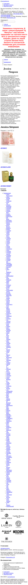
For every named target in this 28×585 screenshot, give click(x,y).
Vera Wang (7, 489)
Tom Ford (7, 476)
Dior (7, 268)
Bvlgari (8, 229)
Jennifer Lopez (8, 344)
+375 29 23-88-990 (5, 15)
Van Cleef (7, 483)
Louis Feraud (8, 388)
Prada (7, 439)
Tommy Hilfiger (8, 478)
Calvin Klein (8, 235)
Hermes (8, 322)
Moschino (8, 415)
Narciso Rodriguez (9, 420)
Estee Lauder (8, 297)
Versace (8, 490)
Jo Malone (8, 354)
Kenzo (8, 371)
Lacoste (8, 373)
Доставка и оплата (8, 5)
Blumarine (9, 220)
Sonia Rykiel (8, 464)
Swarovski (9, 471)
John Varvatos (8, 359)
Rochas (8, 452)
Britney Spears (8, 223)
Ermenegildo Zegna (9, 291)
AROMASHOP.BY (5, 548)
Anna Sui (7, 203)
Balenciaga (9, 216)
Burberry (8, 228)
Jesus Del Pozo (7, 334)
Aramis (8, 210)
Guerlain (8, 318)
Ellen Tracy (7, 283)
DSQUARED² (9, 276)
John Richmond (9, 357)
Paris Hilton (7, 437)
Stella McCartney (9, 469)
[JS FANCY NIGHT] (8, 183)
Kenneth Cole (8, 370)
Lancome (8, 375)
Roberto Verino (8, 450)
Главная (5, 24)
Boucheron (9, 221)
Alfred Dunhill (8, 197)
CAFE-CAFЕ (8, 232)
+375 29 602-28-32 (18, 13)
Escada (8, 292)
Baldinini (8, 215)
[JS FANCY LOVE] (8, 164)
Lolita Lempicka (8, 385)
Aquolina (8, 208)
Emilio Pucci (8, 288)
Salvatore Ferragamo (9, 456)
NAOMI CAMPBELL (9, 417)
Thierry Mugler (8, 473)
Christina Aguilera (8, 256)
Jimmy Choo (8, 351)
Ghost (7, 303)
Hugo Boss (7, 324)
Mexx (7, 409)
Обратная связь (7, 6)
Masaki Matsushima (9, 405)
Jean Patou (7, 341)
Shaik (7, 461)
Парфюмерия (7, 25)
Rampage (8, 443)
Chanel (8, 247)
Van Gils (7, 486)
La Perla (7, 381)
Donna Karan (8, 274)
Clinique (8, 259)
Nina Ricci (7, 424)
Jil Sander (8, 349)
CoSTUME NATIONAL (9, 265)
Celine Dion (8, 244)
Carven (8, 242)
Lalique (8, 374)
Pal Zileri (7, 432)
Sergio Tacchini (8, 459)
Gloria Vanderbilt (8, 315)
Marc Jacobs (8, 398)
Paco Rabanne (8, 429)
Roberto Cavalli (8, 447)
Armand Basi (8, 212)
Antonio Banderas (8, 205)
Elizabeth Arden (8, 280)
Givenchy (8, 313)
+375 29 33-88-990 (5, 16)
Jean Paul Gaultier (8, 338)
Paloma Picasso (8, 434)
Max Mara (7, 407)
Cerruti (8, 246)
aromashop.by (11, 576)
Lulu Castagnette (9, 390)
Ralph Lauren (8, 441)
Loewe (8, 383)
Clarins (8, 258)
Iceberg (8, 326)
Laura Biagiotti (8, 379)
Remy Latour (8, 445)
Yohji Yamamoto (9, 494)
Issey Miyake (8, 328)
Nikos (7, 422)
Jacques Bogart (8, 331)
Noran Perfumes (8, 427)
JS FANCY (4, 148)
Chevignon (9, 248)
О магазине (6, 3)
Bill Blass (7, 218)
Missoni (8, 410)
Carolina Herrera (8, 239)
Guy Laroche (8, 320)
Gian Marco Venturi (8, 308)
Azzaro (8, 214)
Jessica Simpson (8, 346)
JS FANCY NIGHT (6, 186)
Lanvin (8, 377)
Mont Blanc (7, 412)
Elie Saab (7, 278)
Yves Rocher (8, 496)
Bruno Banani (8, 226)
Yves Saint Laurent (8, 500)
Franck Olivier (8, 301)
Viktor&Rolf (9, 492)
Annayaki (8, 207)
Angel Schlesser (8, 200)
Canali (8, 237)
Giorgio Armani (8, 311)
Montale (8, 414)
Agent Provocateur (9, 195)
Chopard (8, 251)
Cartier (8, 241)
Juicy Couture (8, 362)
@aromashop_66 (11, 17)
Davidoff (8, 267)
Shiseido (8, 462)
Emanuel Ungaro (8, 285)
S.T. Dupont (8, 467)
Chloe (7, 250)
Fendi (7, 299)
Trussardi (8, 480)
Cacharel (8, 230)
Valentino (8, 481)
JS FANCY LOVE (6, 167)
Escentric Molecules (9, 295)
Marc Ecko (7, 395)
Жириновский (10, 506)
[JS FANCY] (8, 145)
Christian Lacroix (8, 253)
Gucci (7, 317)
